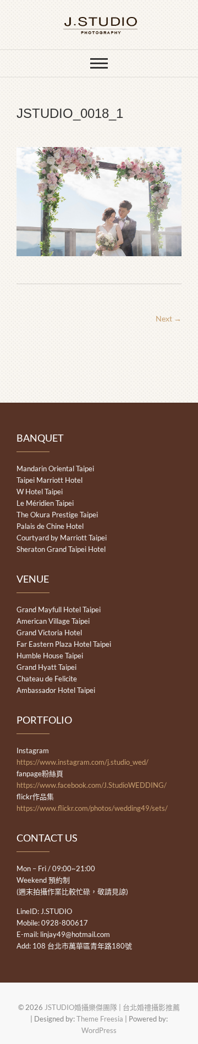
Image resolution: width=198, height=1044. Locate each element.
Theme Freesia (99, 1018)
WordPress (99, 1030)
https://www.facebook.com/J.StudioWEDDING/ (91, 785)
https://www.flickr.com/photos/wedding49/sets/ (92, 808)
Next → (169, 318)
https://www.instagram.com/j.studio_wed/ (82, 762)
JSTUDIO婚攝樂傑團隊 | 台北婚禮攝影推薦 (112, 1007)
